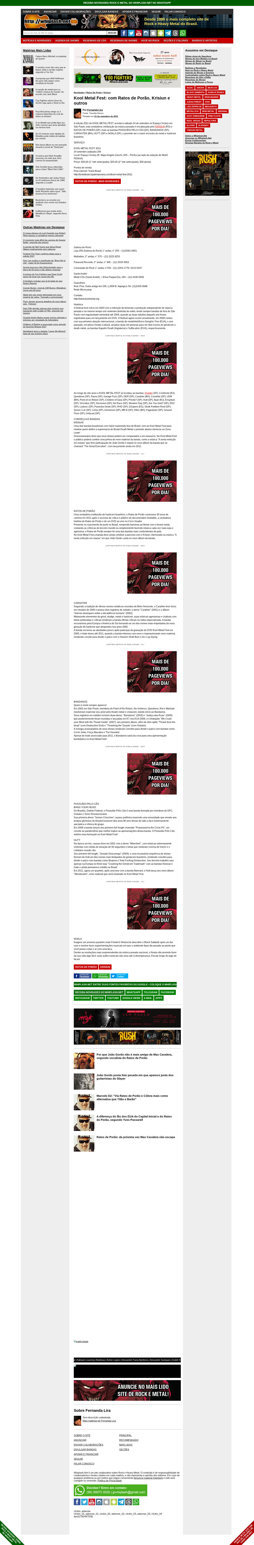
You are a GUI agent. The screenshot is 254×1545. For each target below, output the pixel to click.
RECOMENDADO (128, 1440)
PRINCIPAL (125, 1435)
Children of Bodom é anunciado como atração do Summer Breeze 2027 (44, 325)
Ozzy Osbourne (196, 116)
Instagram (82, 998)
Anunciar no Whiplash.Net (198, 138)
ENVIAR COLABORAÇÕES (76, 11)
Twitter (98, 998)
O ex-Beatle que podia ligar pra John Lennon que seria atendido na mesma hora (51, 124)
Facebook (167, 992)
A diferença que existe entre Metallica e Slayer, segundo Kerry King (51, 213)
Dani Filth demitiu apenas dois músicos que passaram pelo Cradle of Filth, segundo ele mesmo (43, 310)
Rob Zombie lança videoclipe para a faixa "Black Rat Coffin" (49, 168)
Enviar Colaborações (195, 140)
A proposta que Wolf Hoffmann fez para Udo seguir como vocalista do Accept (50, 80)
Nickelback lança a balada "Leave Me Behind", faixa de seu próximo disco (44, 332)
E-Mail (148, 998)
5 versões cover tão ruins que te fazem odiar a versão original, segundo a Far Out (51, 69)
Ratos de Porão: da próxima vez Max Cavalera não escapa (136, 1137)
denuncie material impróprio (148, 1478)
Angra (200, 87)
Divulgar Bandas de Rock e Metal (201, 143)
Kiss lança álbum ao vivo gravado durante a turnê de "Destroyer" (51, 146)
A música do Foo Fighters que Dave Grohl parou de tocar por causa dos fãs (42, 275)
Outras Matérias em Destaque (44, 227)
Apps (159, 998)
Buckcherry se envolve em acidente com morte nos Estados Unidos (51, 202)
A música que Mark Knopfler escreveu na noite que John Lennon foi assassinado (49, 158)
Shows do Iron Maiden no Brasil (201, 58)
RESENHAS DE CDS (94, 40)
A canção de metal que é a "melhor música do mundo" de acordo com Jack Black (50, 91)
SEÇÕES (175, 40)
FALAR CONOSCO (175, 11)
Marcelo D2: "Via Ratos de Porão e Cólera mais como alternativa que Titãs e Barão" (132, 1097)
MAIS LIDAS (125, 1445)
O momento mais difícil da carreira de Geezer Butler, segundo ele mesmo (44, 241)
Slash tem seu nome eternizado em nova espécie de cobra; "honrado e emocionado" (43, 296)
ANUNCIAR (50, 11)
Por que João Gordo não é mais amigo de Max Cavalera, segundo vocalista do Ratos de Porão (134, 1056)
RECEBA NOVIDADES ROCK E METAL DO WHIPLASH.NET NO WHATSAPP (127, 2)
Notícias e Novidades (196, 68)
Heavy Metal (194, 97)
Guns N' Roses (216, 92)
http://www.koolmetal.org (86, 299)
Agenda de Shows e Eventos (199, 72)
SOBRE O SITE (31, 11)
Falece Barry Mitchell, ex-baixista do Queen (51, 57)
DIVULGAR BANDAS (106, 11)
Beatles (212, 87)
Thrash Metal (195, 130)
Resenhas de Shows (195, 80)
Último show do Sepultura (198, 56)
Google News (131, 998)
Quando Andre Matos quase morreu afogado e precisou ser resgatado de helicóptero (45, 318)
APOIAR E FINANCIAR (135, 11)
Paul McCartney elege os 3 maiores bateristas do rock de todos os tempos (49, 113)
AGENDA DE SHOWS (67, 40)
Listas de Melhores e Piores (199, 82)
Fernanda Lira (95, 110)
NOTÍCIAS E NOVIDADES (37, 40)
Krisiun (107, 92)
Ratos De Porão (94, 92)
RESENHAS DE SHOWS (123, 40)
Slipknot (203, 125)
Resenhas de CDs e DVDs (198, 77)
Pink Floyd (214, 116)
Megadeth (211, 106)
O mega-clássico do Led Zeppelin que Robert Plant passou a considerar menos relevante (44, 234)
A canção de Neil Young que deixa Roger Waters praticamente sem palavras (42, 248)
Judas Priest (194, 102)
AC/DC (190, 87)
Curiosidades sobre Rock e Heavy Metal (205, 75)
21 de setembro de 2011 (106, 116)
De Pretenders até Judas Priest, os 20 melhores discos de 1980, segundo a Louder (50, 180)
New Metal (208, 111)
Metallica (193, 111)
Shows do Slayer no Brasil (198, 61)
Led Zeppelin (194, 106)
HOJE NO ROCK (150, 40)
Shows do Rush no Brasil (198, 63)
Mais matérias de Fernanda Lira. (99, 1421)
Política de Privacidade (110, 1480)
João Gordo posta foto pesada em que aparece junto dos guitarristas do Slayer (135, 1077)
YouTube (113, 998)
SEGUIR (156, 11)
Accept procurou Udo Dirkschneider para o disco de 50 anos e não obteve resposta (43, 268)
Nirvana (222, 111)
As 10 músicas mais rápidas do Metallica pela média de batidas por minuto (50, 136)
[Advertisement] (98, 363)
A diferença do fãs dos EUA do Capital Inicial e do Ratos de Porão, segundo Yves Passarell (134, 1118)
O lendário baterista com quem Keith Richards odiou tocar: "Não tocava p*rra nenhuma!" (51, 191)
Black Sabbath (195, 92)
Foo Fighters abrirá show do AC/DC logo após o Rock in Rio (50, 101)
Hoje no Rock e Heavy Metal (199, 70)
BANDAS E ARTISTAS (204, 40)
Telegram (150, 992)
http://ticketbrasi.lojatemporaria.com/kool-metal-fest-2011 (103, 174)
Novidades (79, 92)
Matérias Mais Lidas (37, 50)
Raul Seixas (193, 121)
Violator (149, 393)
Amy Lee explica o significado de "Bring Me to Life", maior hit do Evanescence (44, 261)
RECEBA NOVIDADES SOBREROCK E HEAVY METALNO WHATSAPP (10, 1533)
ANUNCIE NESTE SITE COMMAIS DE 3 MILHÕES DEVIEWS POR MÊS (243, 1534)
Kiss (207, 102)
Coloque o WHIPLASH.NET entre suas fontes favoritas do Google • (130, 984)
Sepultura (210, 121)
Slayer (191, 125)
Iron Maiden (211, 97)
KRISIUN (160, 126)
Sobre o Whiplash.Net (196, 136)
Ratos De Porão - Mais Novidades (97, 181)
